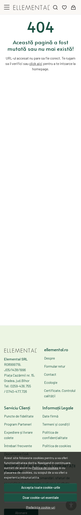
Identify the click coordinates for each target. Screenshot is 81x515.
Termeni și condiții (56, 424)
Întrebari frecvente (18, 446)
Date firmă (50, 416)
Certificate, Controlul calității (59, 393)
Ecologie (50, 382)
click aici (35, 63)
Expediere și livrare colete (18, 435)
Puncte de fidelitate (19, 416)
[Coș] (73, 7)
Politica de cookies (45, 468)
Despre (49, 358)
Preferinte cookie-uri (40, 507)
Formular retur (54, 366)
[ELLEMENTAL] (31, 7)
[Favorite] (64, 7)
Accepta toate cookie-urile (40, 487)
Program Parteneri (18, 424)
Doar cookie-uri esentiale (40, 497)
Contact (50, 374)
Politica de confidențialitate (55, 435)
